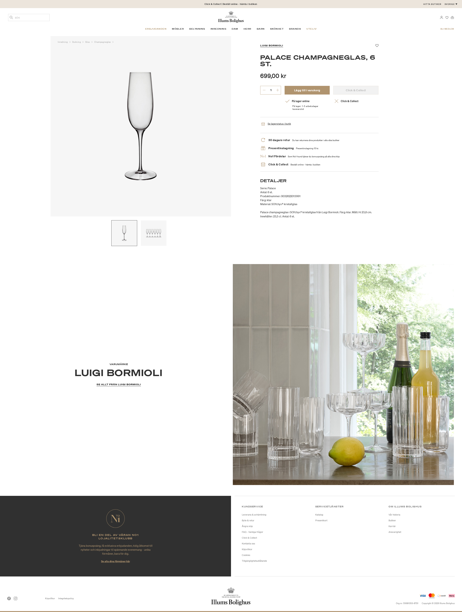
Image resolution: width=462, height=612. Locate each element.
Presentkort (321, 520)
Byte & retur (248, 520)
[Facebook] (9, 598)
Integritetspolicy (66, 598)
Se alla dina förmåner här (115, 561)
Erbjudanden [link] (156, 28)
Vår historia (394, 514)
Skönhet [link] (277, 28)
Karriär (392, 526)
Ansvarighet (395, 532)
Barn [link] (261, 28)
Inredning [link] (218, 28)
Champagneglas (103, 41)
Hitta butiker (432, 4)
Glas (88, 41)
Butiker (392, 520)
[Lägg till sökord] (11, 18)
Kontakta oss (248, 543)
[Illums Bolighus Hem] (231, 16)
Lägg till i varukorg (307, 90)
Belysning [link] (197, 28)
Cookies (246, 555)
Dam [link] (235, 28)
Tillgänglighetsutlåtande (254, 560)
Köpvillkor (247, 549)
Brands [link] (295, 28)
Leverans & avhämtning (254, 514)
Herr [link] (247, 28)
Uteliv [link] (311, 28)
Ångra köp (247, 526)
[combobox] (29, 17)
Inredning (63, 41)
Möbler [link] (178, 28)
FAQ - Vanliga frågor (252, 532)
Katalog (319, 514)
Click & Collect (249, 537)
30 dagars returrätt (231, 5)
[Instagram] (15, 598)
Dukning (77, 41)
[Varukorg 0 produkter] (452, 17)
